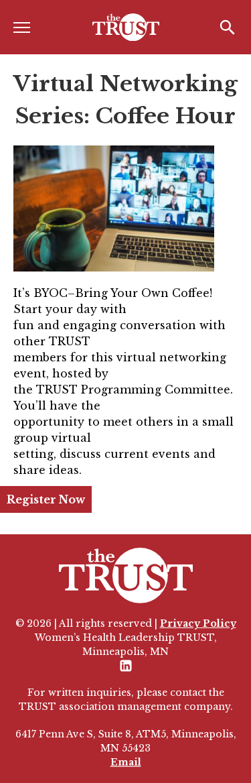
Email (125, 762)
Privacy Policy (198, 623)
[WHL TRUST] (125, 27)
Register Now (46, 499)
